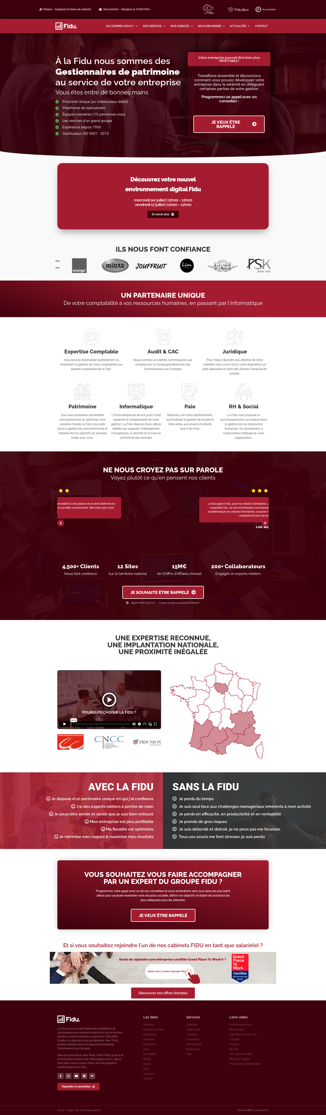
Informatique (136, 406)
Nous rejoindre (209, 26)
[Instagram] (68, 1076)
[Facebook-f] (60, 1076)
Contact (261, 26)
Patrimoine (82, 406)
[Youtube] (76, 1076)
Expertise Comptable (91, 352)
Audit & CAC (163, 352)
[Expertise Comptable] (91, 336)
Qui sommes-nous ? (120, 26)
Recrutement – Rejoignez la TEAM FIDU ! (126, 9)
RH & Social (243, 406)
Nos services (152, 26)
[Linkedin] (84, 1076)
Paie (190, 406)
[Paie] (190, 391)
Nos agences (180, 26)
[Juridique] (234, 336)
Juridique (234, 352)
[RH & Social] (243, 391)
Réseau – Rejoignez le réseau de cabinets (67, 9)
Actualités (238, 26)
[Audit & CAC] (163, 336)
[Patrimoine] (82, 391)
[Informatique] (136, 391)
